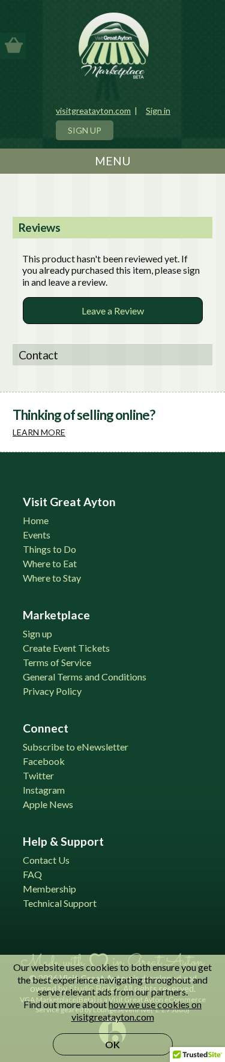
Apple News (48, 804)
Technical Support (60, 903)
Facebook (44, 761)
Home (36, 520)
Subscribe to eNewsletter (75, 746)
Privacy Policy (52, 691)
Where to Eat (50, 563)
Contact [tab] (38, 355)
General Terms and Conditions (84, 676)
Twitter (38, 775)
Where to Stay (52, 577)
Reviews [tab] (40, 227)
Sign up (37, 633)
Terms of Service (57, 662)
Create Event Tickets (66, 647)
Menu (113, 161)
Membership (49, 888)
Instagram (44, 789)
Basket (13, 45)
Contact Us (46, 860)
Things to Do (49, 549)
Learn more (39, 432)
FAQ (32, 874)
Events (36, 534)
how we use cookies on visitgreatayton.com (136, 1010)
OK (112, 1044)
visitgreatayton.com (93, 110)
